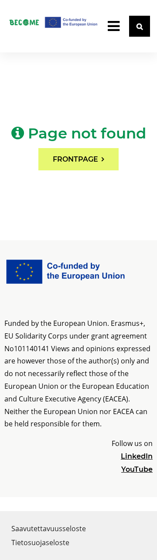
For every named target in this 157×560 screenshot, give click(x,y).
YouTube (137, 469)
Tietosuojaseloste (40, 542)
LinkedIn (137, 456)
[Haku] (139, 26)
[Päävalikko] (113, 26)
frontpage (75, 159)
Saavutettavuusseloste (48, 528)
